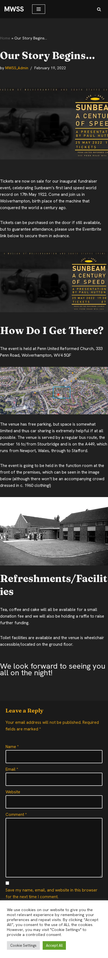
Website (13, 792)
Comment (16, 814)
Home (5, 38)
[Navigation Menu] (38, 9)
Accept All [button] (54, 945)
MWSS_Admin (16, 67)
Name (12, 746)
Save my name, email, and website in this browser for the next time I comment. (51, 893)
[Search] (99, 9)
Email (12, 769)
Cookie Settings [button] (23, 945)
